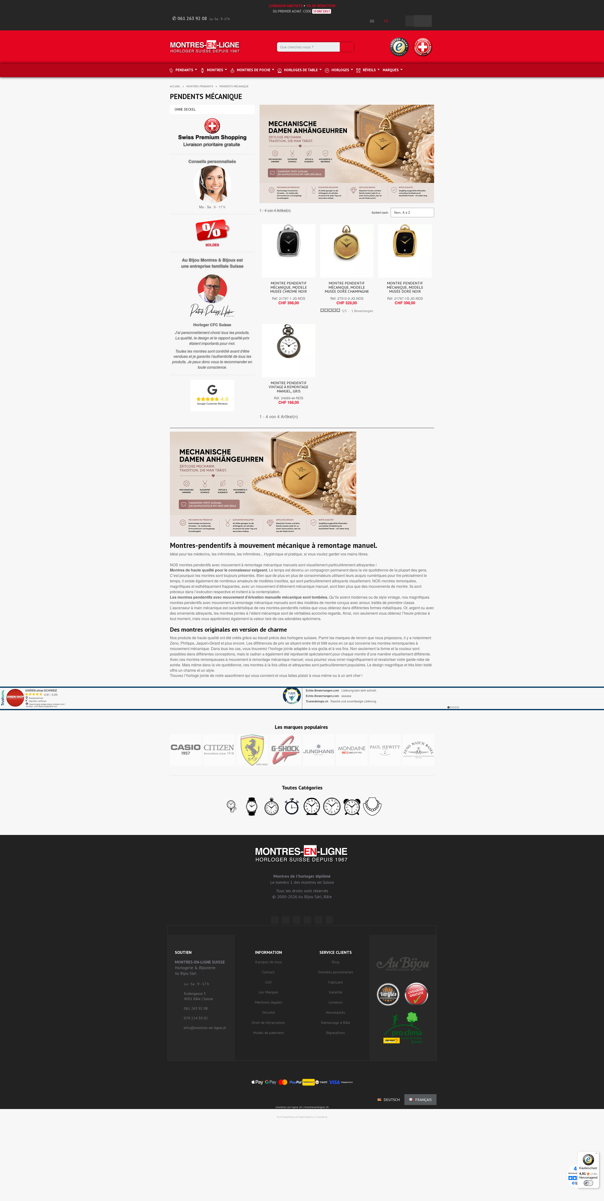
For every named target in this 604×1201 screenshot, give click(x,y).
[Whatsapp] (318, 920)
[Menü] (596, 1154)
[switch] (588, 1183)
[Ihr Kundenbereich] (399, 21)
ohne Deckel (185, 109)
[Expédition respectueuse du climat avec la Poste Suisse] (402, 1027)
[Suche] (347, 47)
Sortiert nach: (380, 212)
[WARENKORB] (423, 21)
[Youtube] (329, 920)
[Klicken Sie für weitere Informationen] (302, 698)
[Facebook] (285, 920)
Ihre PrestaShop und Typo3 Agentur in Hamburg (302, 1116)
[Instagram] (296, 920)
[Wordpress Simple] (275, 920)
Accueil (175, 86)
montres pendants (199, 86)
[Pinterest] (307, 920)
